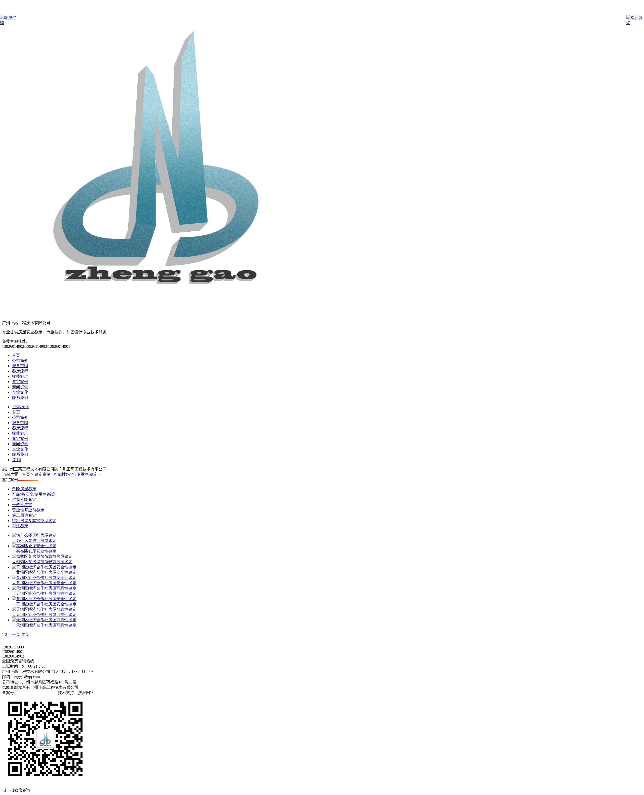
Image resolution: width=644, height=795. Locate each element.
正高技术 (20, 407)
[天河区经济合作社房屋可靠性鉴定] (44, 588)
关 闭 (16, 460)
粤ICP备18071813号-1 (37, 692)
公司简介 (20, 360)
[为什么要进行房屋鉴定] (34, 535)
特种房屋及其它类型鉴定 (34, 521)
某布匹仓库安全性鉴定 (34, 551)
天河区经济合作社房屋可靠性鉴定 (44, 593)
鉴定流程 (20, 371)
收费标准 (20, 376)
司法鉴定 (20, 526)
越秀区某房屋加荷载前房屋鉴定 (42, 562)
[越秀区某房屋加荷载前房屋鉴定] (42, 556)
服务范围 (20, 366)
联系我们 (20, 397)
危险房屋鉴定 (24, 489)
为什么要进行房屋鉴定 (34, 540)
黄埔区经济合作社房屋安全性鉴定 (44, 572)
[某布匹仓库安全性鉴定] (34, 546)
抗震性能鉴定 (24, 499)
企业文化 (20, 392)
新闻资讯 (20, 387)
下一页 (14, 634)
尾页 (25, 634)
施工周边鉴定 (24, 515)
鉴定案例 (20, 381)
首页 (16, 355)
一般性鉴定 (22, 505)
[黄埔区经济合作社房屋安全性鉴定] (44, 567)
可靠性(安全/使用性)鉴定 (76, 474)
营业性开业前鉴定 (28, 510)
